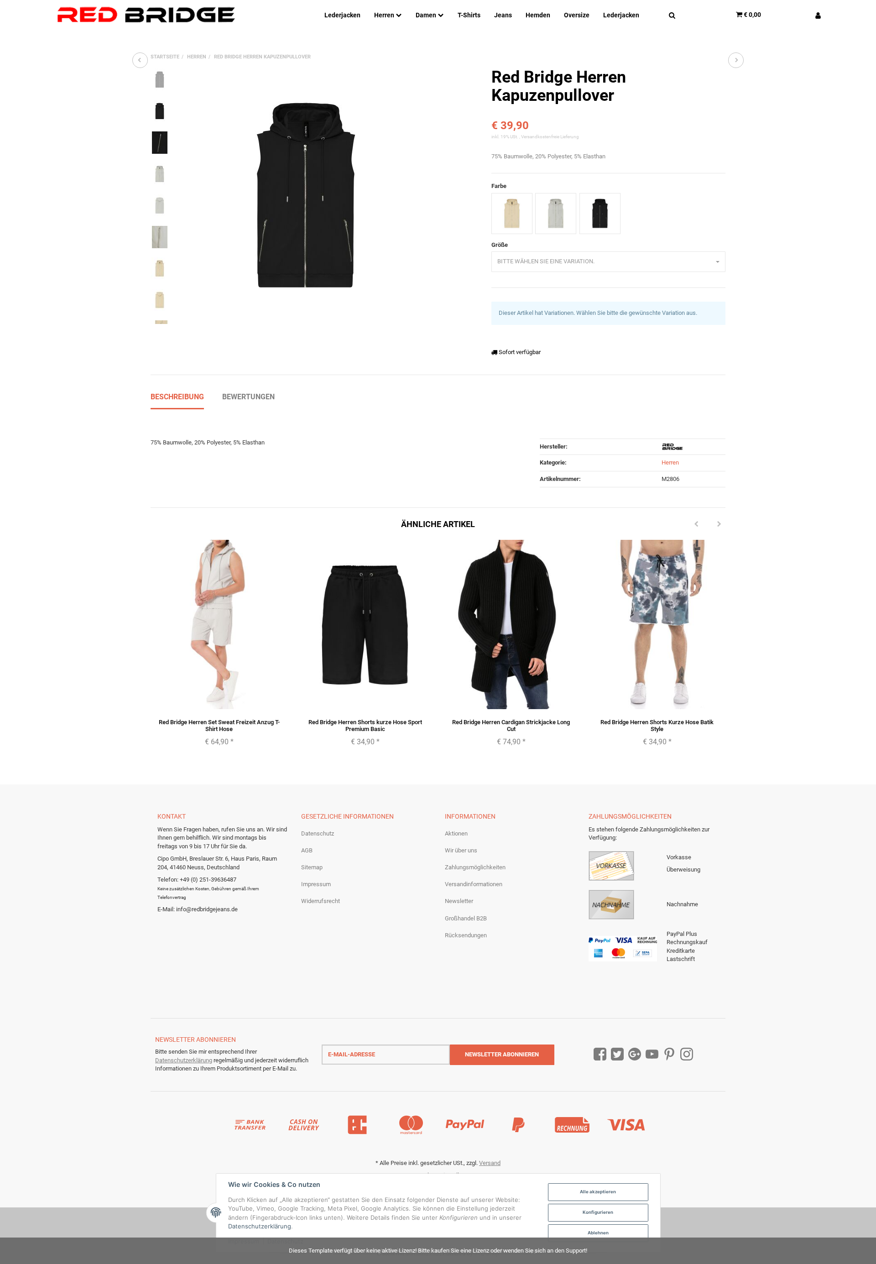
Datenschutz (317, 833)
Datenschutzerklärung (183, 1060)
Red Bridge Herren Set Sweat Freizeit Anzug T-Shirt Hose (219, 725)
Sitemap (312, 867)
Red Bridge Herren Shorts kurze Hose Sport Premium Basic (365, 725)
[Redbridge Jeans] (146, 15)
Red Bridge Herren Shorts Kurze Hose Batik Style (657, 725)
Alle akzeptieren (598, 1191)
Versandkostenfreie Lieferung (550, 136)
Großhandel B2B (466, 918)
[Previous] (696, 524)
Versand (490, 1163)
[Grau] (555, 213)
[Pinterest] (669, 1054)
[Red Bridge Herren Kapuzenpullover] (305, 196)
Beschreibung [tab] (177, 396)
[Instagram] (686, 1054)
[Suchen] (672, 14)
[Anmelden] (814, 14)
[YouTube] (652, 1054)
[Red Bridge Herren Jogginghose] (736, 60)
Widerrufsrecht (320, 901)
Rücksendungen (466, 935)
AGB (307, 850)
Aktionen (456, 833)
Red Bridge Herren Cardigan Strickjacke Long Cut (511, 725)
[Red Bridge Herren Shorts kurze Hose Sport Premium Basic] (140, 60)
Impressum (316, 884)
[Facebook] (600, 1054)
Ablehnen (598, 1232)
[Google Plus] (634, 1054)
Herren (670, 462)
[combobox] (608, 261)
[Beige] (511, 213)
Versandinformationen (473, 884)
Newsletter (459, 901)
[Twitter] (617, 1054)
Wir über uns (461, 850)
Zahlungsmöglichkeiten (475, 867)
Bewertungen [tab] (248, 396)
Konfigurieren (598, 1212)
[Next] (719, 524)
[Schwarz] (599, 213)
